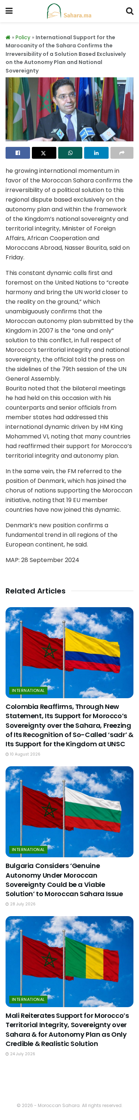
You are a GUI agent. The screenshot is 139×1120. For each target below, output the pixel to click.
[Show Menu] (9, 11)
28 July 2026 (22, 904)
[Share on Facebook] (18, 153)
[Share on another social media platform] (121, 153)
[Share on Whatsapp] (70, 153)
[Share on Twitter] (44, 153)
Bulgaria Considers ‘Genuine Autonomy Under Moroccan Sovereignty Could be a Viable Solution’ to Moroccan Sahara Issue (64, 879)
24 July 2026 (22, 1054)
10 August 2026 (24, 754)
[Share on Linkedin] (96, 153)
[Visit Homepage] (69, 11)
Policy (23, 37)
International (28, 690)
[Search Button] (129, 11)
